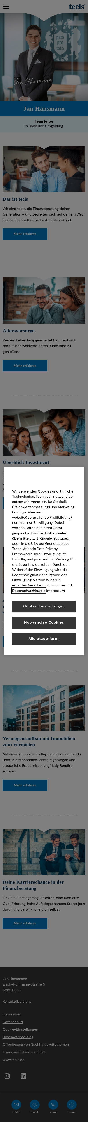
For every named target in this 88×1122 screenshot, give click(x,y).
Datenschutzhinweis (28, 590)
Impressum (55, 590)
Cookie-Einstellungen (44, 606)
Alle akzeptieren (44, 638)
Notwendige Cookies (44, 622)
